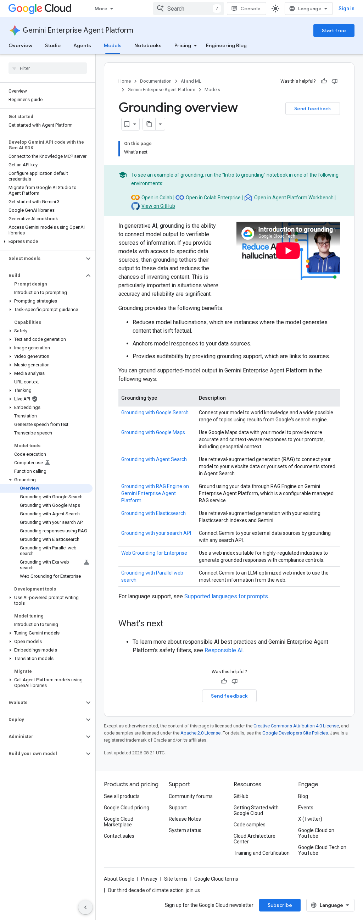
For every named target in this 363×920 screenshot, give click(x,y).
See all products (122, 796)
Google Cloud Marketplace (118, 821)
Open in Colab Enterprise (213, 197)
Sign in (346, 8)
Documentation (156, 81)
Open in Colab (156, 197)
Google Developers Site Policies (295, 733)
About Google (119, 879)
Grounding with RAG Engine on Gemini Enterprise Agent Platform (155, 493)
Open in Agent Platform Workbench (294, 197)
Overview (20, 45)
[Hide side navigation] (85, 907)
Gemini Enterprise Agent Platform (78, 30)
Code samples (250, 824)
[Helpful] (324, 81)
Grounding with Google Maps (153, 432)
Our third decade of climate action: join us (154, 890)
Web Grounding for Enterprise (154, 553)
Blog (303, 796)
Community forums (191, 796)
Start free (334, 30)
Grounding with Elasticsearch (153, 513)
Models (113, 45)
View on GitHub (158, 206)
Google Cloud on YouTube (316, 833)
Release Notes (185, 819)
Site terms (176, 879)
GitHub (241, 796)
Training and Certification (262, 853)
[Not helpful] (334, 81)
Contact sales (119, 836)
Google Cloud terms (216, 879)
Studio (53, 45)
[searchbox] (48, 68)
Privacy (149, 879)
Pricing (182, 45)
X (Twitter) (310, 819)
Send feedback (312, 108)
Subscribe (280, 905)
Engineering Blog (226, 45)
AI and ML (191, 81)
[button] (46, 241)
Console (250, 8)
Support (178, 807)
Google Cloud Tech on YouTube (322, 850)
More (101, 8)
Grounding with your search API (156, 533)
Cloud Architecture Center (254, 838)
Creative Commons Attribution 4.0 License (296, 725)
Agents (82, 45)
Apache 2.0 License (200, 733)
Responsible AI (224, 650)
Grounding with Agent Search (154, 459)
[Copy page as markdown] (149, 124)
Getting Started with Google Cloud (256, 810)
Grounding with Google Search (155, 412)
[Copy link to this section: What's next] (170, 624)
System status (185, 830)
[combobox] (188, 8)
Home (124, 81)
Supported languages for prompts (226, 596)
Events (305, 807)
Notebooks (148, 45)
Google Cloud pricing (126, 807)
